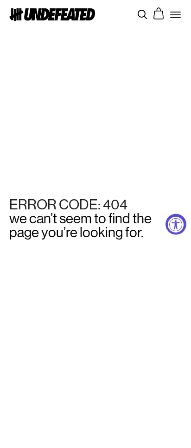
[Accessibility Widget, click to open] (176, 224)
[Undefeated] (52, 14)
